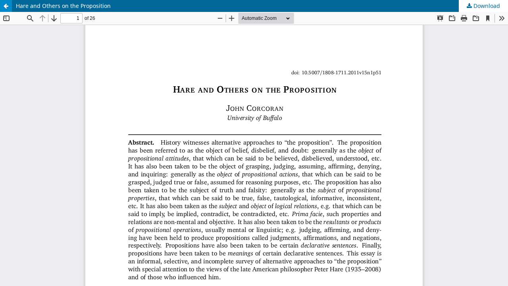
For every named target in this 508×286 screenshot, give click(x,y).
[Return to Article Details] (6, 6)
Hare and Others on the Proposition (63, 6)
